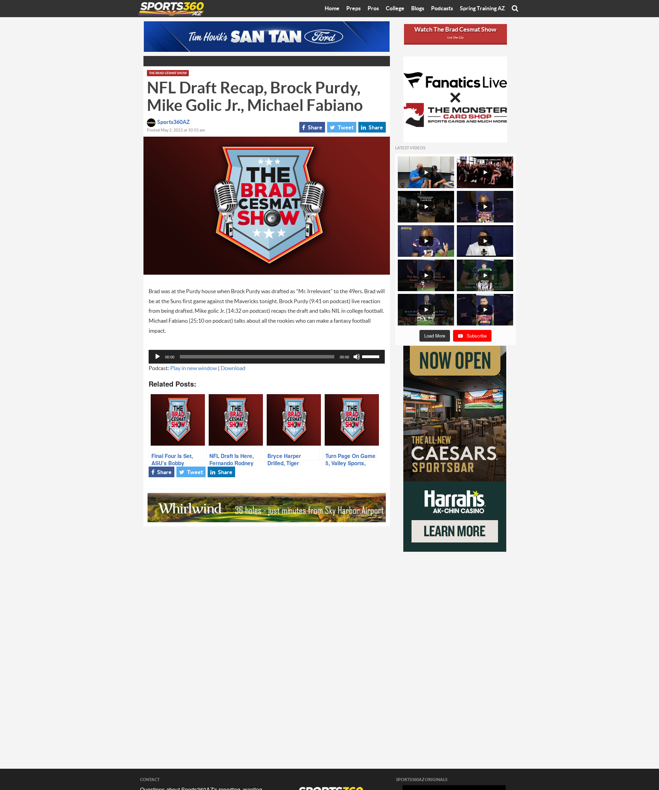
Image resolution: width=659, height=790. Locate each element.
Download (233, 368)
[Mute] (356, 356)
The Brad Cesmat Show (168, 73)
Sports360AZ (173, 122)
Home (332, 8)
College (395, 8)
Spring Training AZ (482, 8)
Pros (373, 8)
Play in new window (193, 368)
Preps (353, 8)
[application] (267, 357)
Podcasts (442, 8)
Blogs (417, 8)
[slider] (371, 356)
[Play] (157, 356)
